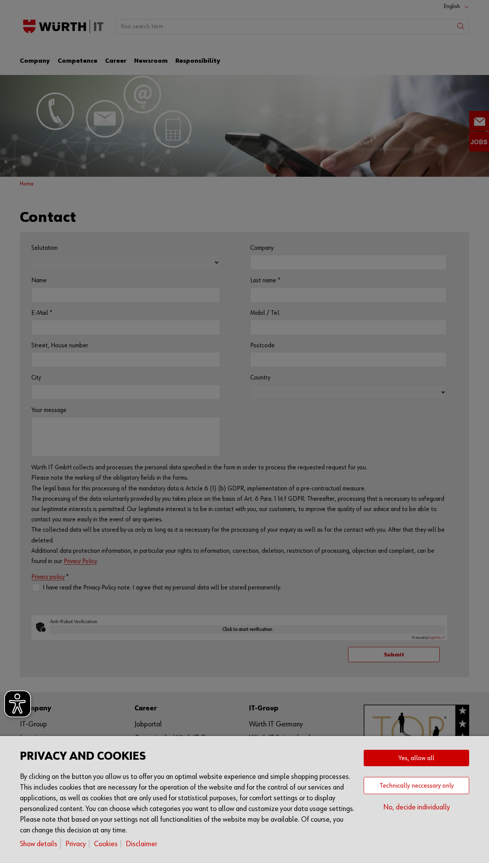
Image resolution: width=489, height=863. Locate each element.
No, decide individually (416, 807)
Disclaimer (141, 844)
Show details (38, 844)
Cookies (106, 844)
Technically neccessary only (416, 785)
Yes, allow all (416, 758)
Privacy (75, 844)
